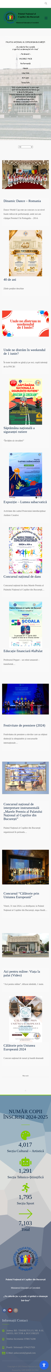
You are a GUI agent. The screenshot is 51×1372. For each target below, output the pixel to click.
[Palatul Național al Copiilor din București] (21, 17)
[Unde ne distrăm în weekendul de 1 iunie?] (25, 324)
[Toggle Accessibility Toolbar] (44, 1365)
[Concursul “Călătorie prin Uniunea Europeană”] (25, 867)
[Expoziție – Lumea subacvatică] (25, 476)
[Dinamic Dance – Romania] (25, 175)
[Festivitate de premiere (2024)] (25, 699)
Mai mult (25, 1076)
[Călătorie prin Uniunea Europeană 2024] (25, 1019)
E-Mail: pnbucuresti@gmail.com (21, 1353)
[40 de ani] (25, 253)
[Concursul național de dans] (25, 550)
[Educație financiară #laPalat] (25, 625)
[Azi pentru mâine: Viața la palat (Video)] (25, 945)
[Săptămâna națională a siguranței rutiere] (25, 402)
